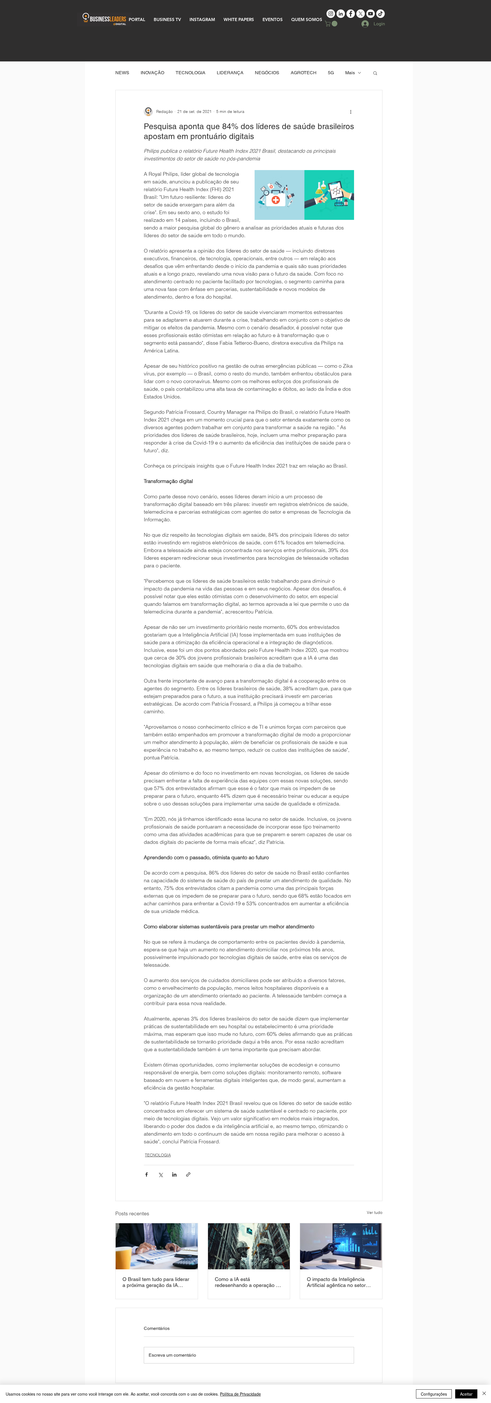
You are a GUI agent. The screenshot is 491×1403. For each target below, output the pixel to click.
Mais (350, 72)
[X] (360, 13)
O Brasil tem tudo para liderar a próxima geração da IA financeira (155, 1282)
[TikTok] (380, 13)
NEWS (122, 72)
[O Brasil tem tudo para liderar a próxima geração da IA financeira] (157, 1246)
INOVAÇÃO (152, 72)
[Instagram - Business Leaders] (330, 13)
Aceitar (466, 1394)
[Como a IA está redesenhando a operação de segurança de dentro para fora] (249, 1246)
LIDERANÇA (230, 72)
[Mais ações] (350, 111)
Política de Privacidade (240, 1394)
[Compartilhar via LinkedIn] (174, 1174)
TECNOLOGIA (190, 72)
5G (331, 72)
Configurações (434, 1394)
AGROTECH (304, 72)
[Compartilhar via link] (188, 1174)
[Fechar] (484, 1393)
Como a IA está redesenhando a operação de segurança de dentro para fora (248, 1282)
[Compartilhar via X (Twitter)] (160, 1174)
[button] (332, 23)
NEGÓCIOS (267, 72)
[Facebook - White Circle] (350, 13)
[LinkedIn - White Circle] (340, 13)
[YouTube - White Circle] (370, 13)
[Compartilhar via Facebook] (146, 1174)
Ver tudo (374, 1212)
